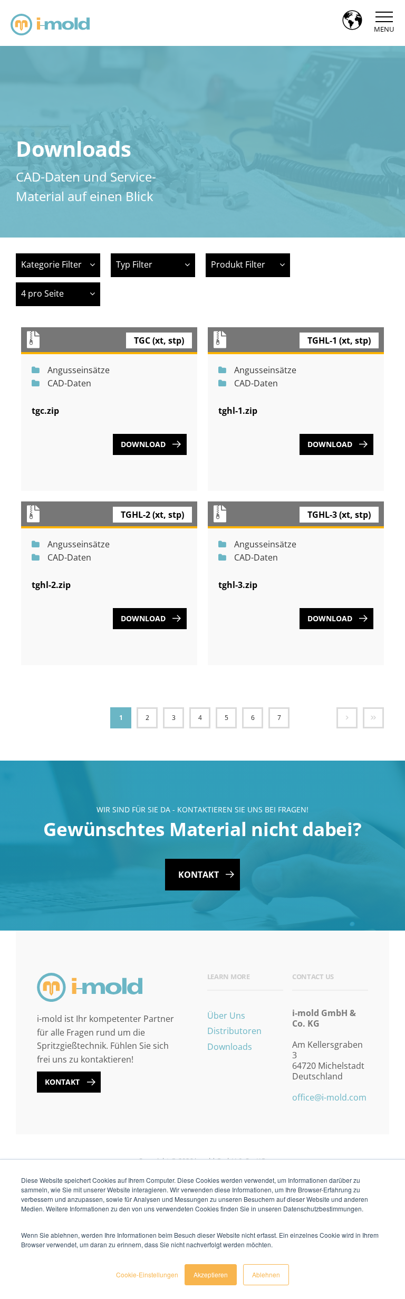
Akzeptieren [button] (211, 1274)
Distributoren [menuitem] (234, 1031)
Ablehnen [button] (266, 1274)
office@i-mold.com (329, 1097)
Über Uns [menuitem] (226, 1015)
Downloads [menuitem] (229, 1047)
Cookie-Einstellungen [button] (147, 1274)
